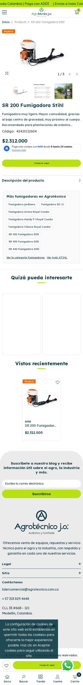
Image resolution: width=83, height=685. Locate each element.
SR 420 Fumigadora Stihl (24, 234)
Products (20, 22)
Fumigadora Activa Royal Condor (29, 211)
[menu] (4, 12)
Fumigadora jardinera (22, 204)
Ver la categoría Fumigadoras (25, 257)
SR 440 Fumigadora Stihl (24, 249)
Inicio (6, 22)
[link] (6, 665)
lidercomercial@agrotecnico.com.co (30, 589)
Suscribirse (41, 494)
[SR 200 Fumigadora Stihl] (42, 398)
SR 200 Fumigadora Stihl (40, 425)
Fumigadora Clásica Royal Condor (30, 226)
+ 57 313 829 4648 (15, 599)
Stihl (28, 421)
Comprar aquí (41, 163)
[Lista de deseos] (58, 382)
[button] (69, 74)
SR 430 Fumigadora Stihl (24, 241)
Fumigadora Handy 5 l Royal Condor (31, 219)
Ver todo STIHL (57, 257)
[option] (41, 53)
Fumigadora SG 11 (52, 204)
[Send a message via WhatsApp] (67, 665)
